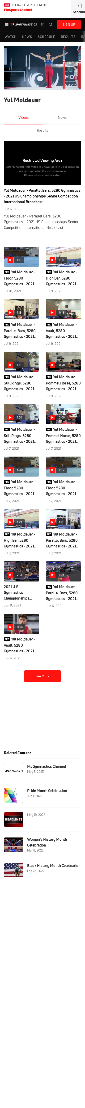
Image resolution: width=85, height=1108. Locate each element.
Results (42, 130)
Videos (23, 117)
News (62, 117)
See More (42, 676)
